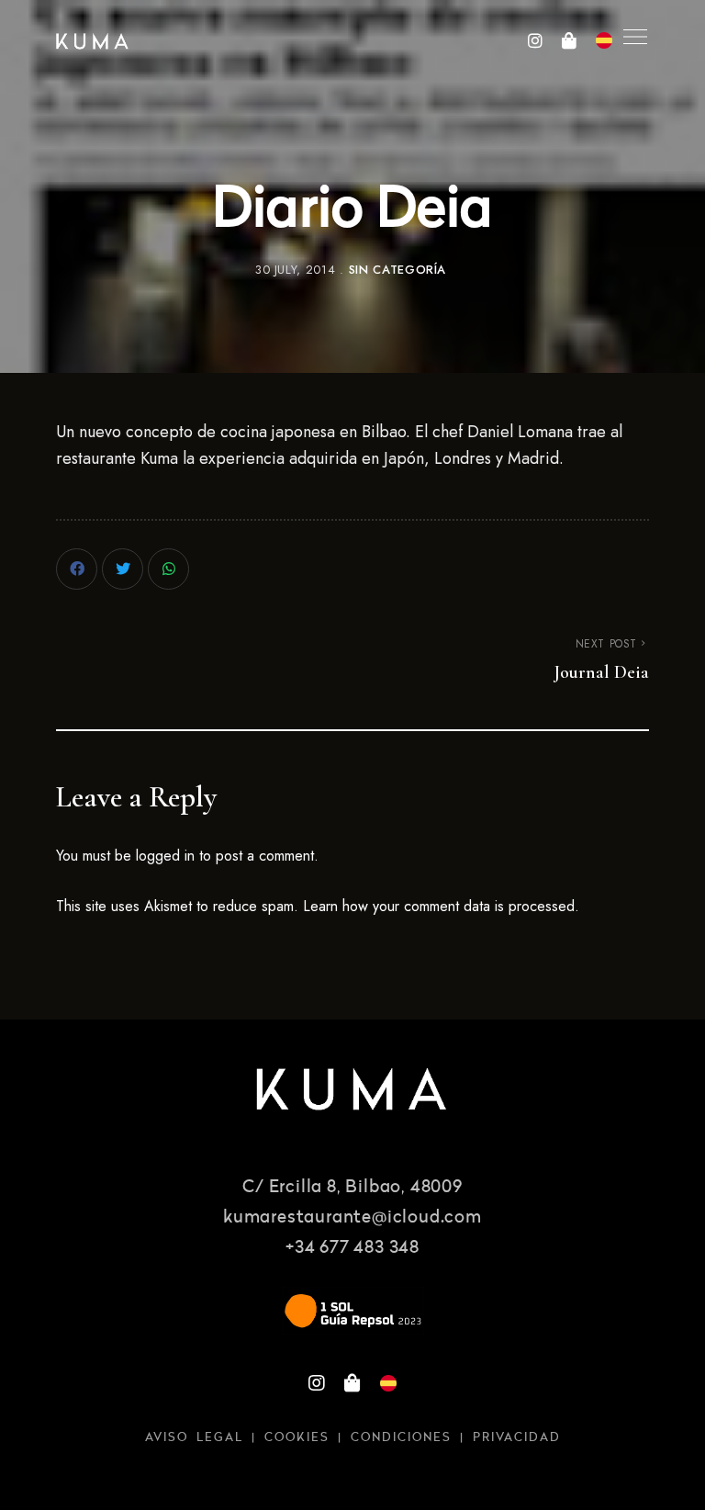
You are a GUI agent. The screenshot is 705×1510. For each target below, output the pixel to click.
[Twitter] (122, 569)
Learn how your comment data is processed (439, 906)
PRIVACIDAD (517, 1438)
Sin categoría (397, 269)
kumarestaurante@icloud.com (352, 1218)
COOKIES (297, 1438)
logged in (165, 855)
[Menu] (630, 36)
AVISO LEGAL (194, 1438)
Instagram (535, 40)
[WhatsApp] (168, 569)
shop (569, 40)
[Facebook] (76, 569)
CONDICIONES (401, 1438)
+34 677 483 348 (352, 1248)
